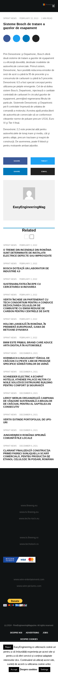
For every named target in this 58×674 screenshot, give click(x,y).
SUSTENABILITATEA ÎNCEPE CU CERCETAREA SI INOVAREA (22, 285)
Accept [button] (14, 669)
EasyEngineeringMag (29, 207)
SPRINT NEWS (10, 18)
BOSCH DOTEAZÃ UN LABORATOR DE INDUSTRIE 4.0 (26, 270)
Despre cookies (28, 669)
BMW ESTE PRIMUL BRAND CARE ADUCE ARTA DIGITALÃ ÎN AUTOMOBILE (28, 344)
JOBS (45, 633)
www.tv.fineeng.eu (29, 512)
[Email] (35, 38)
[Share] (6, 38)
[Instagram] (29, 486)
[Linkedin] (42, 486)
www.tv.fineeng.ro (29, 537)
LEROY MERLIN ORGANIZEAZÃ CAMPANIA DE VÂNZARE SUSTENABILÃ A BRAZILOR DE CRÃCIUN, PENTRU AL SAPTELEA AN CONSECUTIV (28, 402)
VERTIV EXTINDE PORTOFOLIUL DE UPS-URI (27, 421)
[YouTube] (35, 486)
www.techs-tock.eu (29, 518)
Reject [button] (8, 647)
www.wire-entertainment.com (29, 579)
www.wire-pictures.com (29, 585)
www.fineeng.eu (29, 505)
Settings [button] (44, 669)
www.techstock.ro (29, 544)
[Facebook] (16, 486)
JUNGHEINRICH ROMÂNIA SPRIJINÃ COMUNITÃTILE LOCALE (24, 436)
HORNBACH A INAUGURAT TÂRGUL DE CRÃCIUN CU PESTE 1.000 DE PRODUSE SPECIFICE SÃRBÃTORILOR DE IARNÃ (26, 361)
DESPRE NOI (16, 633)
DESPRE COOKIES (29, 639)
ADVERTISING (32, 633)
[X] (23, 486)
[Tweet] (16, 38)
